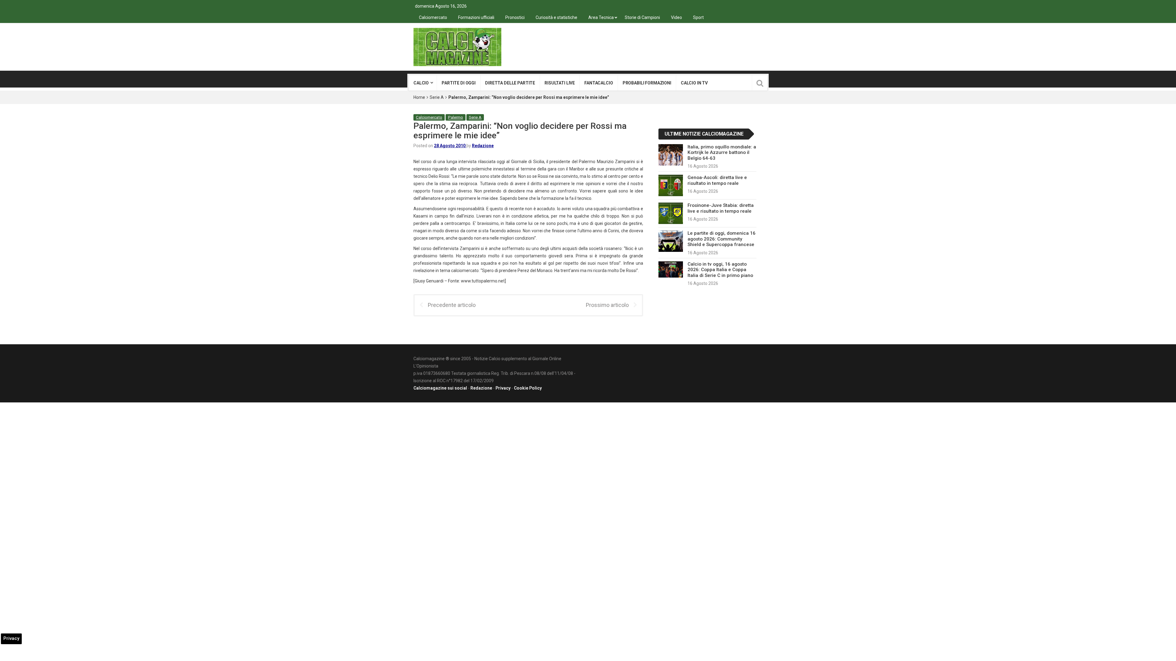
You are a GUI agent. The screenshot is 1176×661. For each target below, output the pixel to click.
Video (676, 17)
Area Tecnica (601, 17)
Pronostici (515, 17)
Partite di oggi (459, 82)
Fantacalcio (598, 82)
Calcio (421, 82)
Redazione (483, 145)
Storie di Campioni (642, 17)
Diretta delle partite (510, 82)
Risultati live (560, 82)
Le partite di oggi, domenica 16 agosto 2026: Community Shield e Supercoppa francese (722, 238)
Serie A (437, 97)
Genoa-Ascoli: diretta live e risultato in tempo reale (717, 180)
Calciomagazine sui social (440, 388)
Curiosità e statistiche (556, 17)
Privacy (503, 388)
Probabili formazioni (647, 82)
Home (419, 97)
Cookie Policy (528, 388)
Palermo (455, 117)
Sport (698, 17)
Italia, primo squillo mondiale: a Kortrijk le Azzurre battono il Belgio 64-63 (722, 152)
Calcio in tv (694, 82)
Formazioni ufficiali (476, 17)
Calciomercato (433, 17)
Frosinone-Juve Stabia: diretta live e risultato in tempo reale (721, 208)
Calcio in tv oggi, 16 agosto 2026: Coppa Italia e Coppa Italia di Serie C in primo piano (720, 269)
